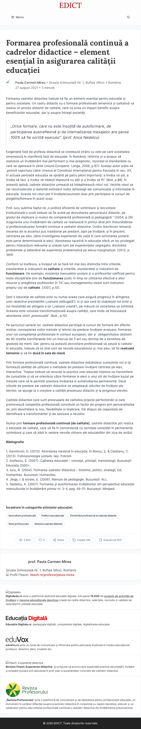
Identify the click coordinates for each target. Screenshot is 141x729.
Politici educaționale (52, 515)
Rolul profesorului (19, 524)
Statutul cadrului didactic (48, 524)
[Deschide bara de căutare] (128, 17)
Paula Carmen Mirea (30, 82)
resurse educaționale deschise (38, 600)
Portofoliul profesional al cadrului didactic (93, 515)
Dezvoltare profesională (22, 515)
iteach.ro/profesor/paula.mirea (52, 575)
